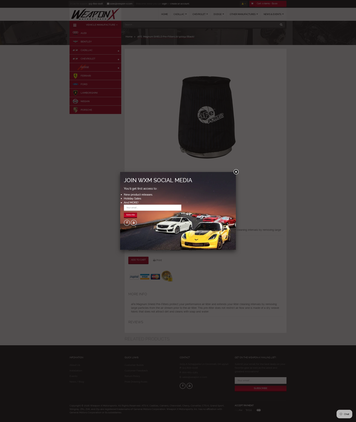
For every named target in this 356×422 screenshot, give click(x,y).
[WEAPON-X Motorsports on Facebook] (127, 223)
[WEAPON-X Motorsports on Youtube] (134, 223)
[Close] (236, 172)
